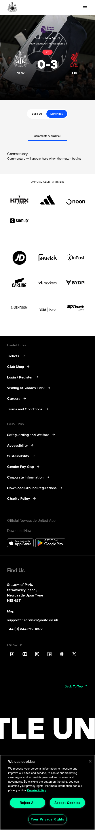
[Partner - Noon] (75, 197)
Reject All (28, 802)
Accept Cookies (67, 802)
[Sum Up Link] (19, 220)
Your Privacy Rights (47, 819)
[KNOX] (19, 197)
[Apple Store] (20, 543)
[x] (74, 654)
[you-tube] (24, 654)
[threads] (62, 654)
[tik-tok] (12, 654)
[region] (47, 792)
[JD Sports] (19, 258)
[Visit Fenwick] (47, 258)
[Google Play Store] (50, 543)
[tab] (37, 114)
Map (10, 611)
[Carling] (19, 282)
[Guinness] (19, 307)
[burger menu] (85, 8)
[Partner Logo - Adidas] (47, 197)
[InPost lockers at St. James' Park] (75, 258)
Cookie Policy (36, 790)
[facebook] (49, 654)
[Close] (90, 761)
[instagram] (37, 654)
